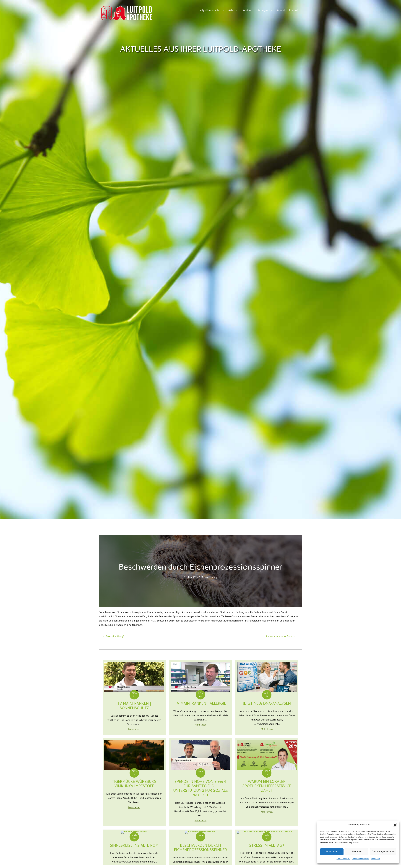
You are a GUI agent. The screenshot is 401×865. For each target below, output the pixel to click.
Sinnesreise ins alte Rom (134, 846)
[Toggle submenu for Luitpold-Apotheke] (223, 10)
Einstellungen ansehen (383, 852)
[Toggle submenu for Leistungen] (271, 10)
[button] (394, 825)
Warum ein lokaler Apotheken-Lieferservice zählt (266, 786)
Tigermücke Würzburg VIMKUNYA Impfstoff (134, 784)
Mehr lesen (134, 730)
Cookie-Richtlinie (343, 859)
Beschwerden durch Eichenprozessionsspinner (200, 848)
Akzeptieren (332, 852)
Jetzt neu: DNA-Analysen (267, 704)
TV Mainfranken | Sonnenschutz (134, 706)
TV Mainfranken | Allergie (200, 704)
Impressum (375, 859)
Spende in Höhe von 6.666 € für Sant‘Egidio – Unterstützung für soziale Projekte (200, 789)
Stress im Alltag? (266, 846)
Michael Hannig (209, 578)
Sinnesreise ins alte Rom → (280, 637)
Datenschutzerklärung (360, 859)
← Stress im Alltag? (113, 637)
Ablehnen (357, 852)
